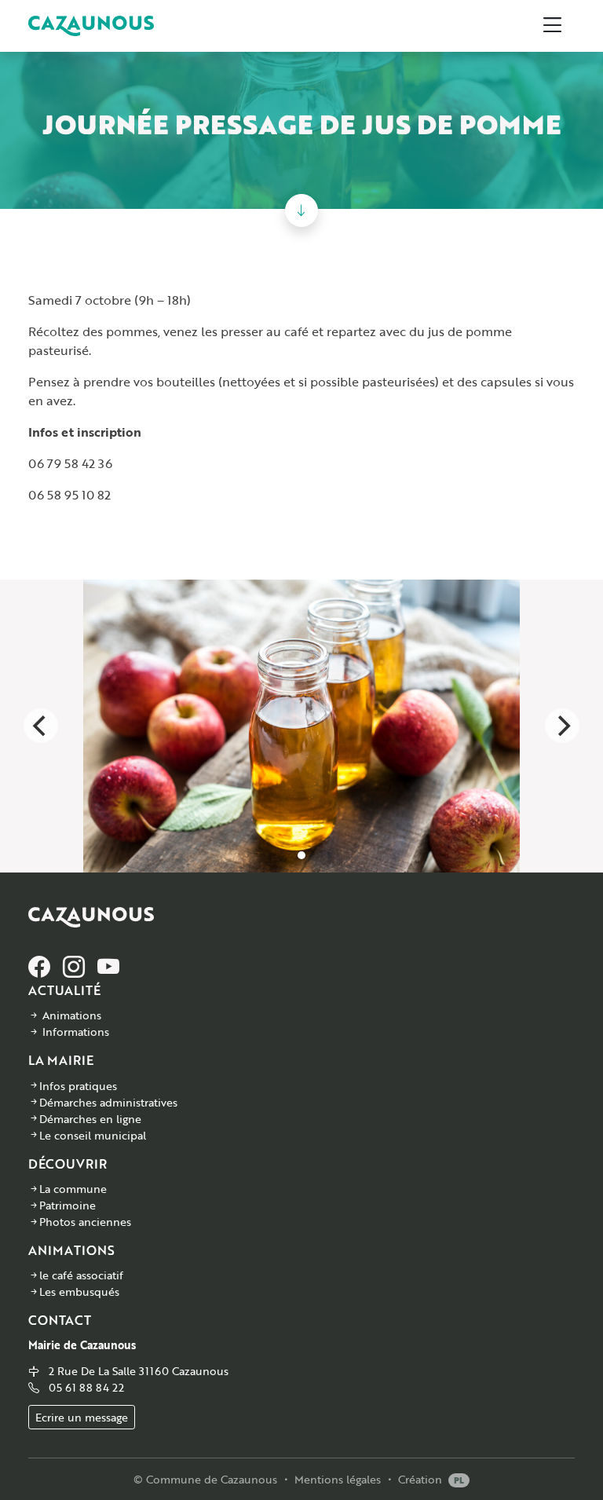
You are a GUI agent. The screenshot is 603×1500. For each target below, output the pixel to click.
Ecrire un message (81, 1417)
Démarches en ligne (90, 1118)
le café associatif (81, 1275)
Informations (75, 1031)
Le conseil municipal (92, 1135)
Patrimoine (67, 1205)
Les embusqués (79, 1291)
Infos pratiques (78, 1085)
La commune (73, 1188)
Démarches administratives (108, 1102)
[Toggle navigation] (552, 25)
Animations (71, 1015)
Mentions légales (337, 1479)
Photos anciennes (85, 1221)
